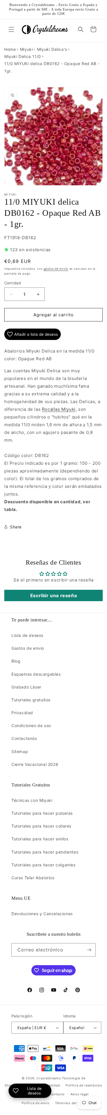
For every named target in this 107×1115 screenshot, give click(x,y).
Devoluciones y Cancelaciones (42, 913)
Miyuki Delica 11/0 (22, 56)
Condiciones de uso (31, 725)
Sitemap (19, 751)
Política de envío (36, 1103)
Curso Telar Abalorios (32, 877)
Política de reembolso (84, 1085)
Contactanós (24, 738)
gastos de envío (56, 268)
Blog (15, 661)
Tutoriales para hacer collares (41, 826)
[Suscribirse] (89, 950)
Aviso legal (79, 1094)
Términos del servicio (73, 1103)
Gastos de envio (27, 648)
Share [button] (16, 526)
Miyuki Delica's (52, 49)
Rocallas (59, 409)
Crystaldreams (49, 1078)
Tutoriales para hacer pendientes (44, 852)
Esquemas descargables (36, 674)
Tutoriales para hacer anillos (39, 838)
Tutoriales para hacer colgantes (43, 864)
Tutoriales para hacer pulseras (42, 813)
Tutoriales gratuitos (31, 699)
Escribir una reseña (53, 595)
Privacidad (22, 712)
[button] (11, 29)
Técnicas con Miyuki (31, 800)
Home (10, 49)
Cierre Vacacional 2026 (34, 764)
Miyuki (26, 49)
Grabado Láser (26, 687)
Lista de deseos (27, 635)
